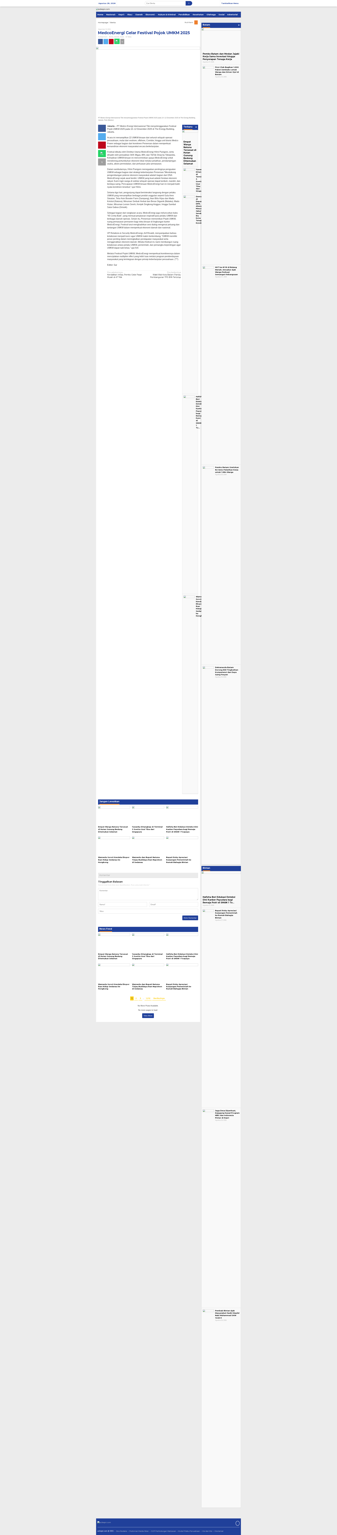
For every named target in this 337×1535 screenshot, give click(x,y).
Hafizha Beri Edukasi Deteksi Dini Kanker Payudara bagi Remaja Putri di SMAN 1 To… (219, 900)
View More (148, 1016)
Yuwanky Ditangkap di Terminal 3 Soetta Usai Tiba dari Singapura (147, 829)
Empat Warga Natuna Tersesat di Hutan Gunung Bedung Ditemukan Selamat (190, 153)
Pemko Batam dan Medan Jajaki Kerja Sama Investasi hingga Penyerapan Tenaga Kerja (221, 57)
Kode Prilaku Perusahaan (189, 1531)
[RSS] (196, 22)
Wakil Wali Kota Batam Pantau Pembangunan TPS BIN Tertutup (165, 274)
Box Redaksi (121, 1531)
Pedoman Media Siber (139, 1531)
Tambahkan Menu (230, 3)
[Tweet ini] (105, 41)
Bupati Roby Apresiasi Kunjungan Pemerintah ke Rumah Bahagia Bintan (178, 859)
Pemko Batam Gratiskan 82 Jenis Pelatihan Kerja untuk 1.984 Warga (227, 469)
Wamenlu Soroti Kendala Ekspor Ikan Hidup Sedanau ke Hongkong (113, 859)
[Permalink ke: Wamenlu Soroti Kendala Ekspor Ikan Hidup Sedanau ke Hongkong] (114, 846)
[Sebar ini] (100, 41)
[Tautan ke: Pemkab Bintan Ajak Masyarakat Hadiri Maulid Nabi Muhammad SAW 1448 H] (208, 1408)
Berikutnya (159, 998)
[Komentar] (122, 41)
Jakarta (116, 37)
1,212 (148, 998)
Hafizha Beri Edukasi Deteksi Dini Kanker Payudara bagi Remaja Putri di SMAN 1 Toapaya (182, 829)
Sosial (122, 37)
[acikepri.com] (103, 9)
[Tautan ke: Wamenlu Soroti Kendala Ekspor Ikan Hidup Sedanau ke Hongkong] (189, 694)
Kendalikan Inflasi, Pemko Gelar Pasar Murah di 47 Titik (124, 274)
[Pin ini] (111, 41)
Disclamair (219, 1531)
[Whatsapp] (117, 41)
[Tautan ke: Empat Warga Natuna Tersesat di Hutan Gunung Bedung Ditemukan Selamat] (190, 134)
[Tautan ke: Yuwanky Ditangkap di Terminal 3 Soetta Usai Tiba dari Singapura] (189, 173)
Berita (111, 37)
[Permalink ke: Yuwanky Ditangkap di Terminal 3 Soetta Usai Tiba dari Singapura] (148, 815)
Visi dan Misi (207, 1531)
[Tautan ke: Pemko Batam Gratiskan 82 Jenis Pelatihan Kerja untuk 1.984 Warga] (208, 564)
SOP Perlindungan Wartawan (163, 1531)
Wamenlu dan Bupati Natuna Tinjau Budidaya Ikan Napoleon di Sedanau (147, 859)
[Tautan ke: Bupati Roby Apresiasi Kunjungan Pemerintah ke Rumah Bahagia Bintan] (208, 1008)
